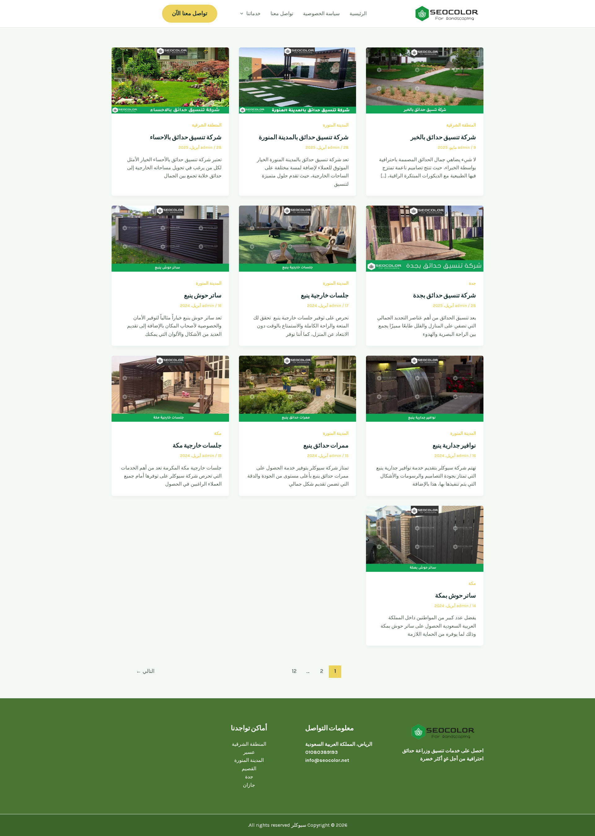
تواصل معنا (282, 13)
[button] (243, 13)
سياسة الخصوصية (321, 13)
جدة (472, 283)
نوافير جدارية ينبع (454, 445)
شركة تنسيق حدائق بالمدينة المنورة (304, 137)
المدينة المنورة (336, 125)
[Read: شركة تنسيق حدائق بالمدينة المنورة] (297, 80)
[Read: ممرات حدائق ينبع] (297, 388)
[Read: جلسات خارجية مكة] (170, 388)
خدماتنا (253, 13)
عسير (249, 752)
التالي (145, 671)
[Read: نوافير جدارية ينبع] (424, 388)
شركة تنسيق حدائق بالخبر (443, 137)
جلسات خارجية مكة (197, 445)
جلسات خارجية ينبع (325, 295)
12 (294, 671)
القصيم (249, 769)
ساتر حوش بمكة (455, 595)
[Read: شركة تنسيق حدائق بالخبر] (424, 80)
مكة (218, 433)
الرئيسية (358, 13)
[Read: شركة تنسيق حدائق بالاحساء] (170, 80)
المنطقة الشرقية (461, 125)
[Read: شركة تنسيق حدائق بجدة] (424, 238)
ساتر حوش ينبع (203, 295)
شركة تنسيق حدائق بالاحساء (186, 137)
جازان (249, 785)
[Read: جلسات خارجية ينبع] (297, 238)
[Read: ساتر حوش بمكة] (424, 538)
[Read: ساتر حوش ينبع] (170, 238)
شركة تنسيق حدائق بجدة (444, 295)
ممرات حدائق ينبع (326, 445)
